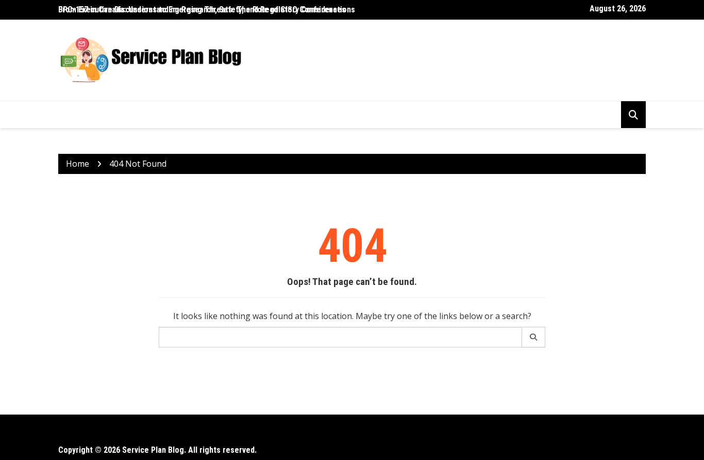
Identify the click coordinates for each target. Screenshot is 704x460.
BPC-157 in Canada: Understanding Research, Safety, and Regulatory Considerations (206, 9)
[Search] (533, 337)
